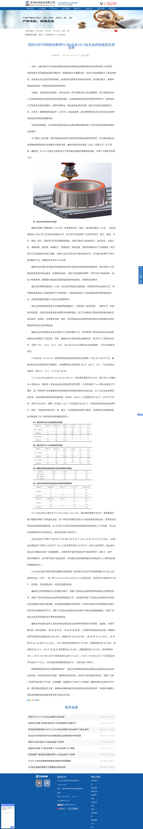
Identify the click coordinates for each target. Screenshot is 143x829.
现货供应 (101, 8)
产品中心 (54, 8)
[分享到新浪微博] (33, 700)
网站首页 (30, 8)
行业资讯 (61, 35)
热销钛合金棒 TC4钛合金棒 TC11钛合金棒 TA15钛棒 (51, 748)
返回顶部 (140, 283)
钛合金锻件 (39, 31)
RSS (92, 827)
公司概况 (42, 8)
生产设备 (65, 8)
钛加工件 (94, 791)
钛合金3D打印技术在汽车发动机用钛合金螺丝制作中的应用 (54, 736)
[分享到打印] (36, 700)
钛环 (68, 31)
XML (92, 823)
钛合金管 (94, 802)
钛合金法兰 (56, 31)
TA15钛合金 (37, 378)
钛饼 (92, 806)
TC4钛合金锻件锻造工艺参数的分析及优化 (47, 767)
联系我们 (112, 8)
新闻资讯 (50, 35)
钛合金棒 (48, 31)
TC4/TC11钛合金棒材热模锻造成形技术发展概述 (49, 761)
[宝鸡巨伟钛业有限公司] (40, 3)
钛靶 (63, 31)
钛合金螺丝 (94, 814)
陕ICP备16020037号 (69, 805)
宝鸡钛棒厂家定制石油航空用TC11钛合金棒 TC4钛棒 (51, 754)
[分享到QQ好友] (38, 700)
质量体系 (89, 8)
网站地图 (94, 820)
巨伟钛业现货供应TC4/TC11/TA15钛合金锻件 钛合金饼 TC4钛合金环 (58, 729)
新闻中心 (77, 8)
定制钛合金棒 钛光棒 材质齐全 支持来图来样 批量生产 (52, 723)
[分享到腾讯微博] (34, 700)
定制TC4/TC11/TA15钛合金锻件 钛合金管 (46, 717)
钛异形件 (94, 795)
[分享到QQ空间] (31, 700)
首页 (41, 35)
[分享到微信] (29, 700)
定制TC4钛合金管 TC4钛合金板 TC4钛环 (46, 742)
